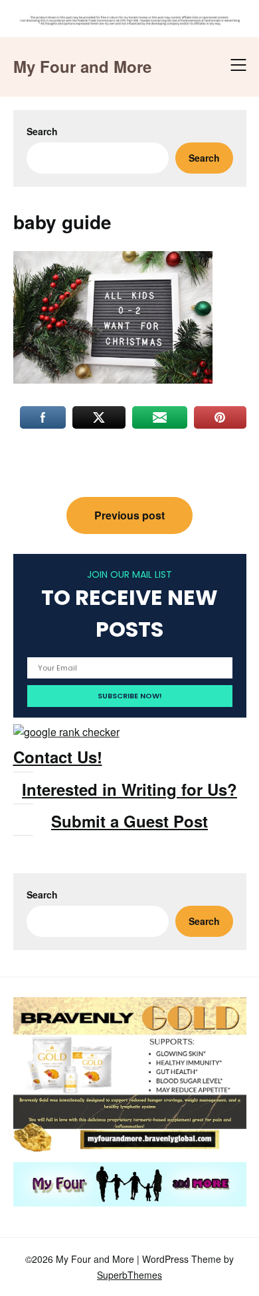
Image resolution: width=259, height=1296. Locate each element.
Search (42, 131)
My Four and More (82, 66)
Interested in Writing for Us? (129, 789)
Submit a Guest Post (129, 821)
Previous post (129, 515)
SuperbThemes (129, 1274)
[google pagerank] (66, 731)
